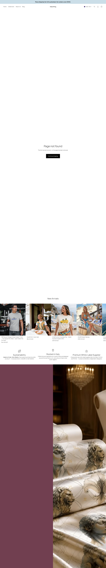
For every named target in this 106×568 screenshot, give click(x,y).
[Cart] (101, 6)
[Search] (94, 6)
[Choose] (22, 332)
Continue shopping (53, 156)
